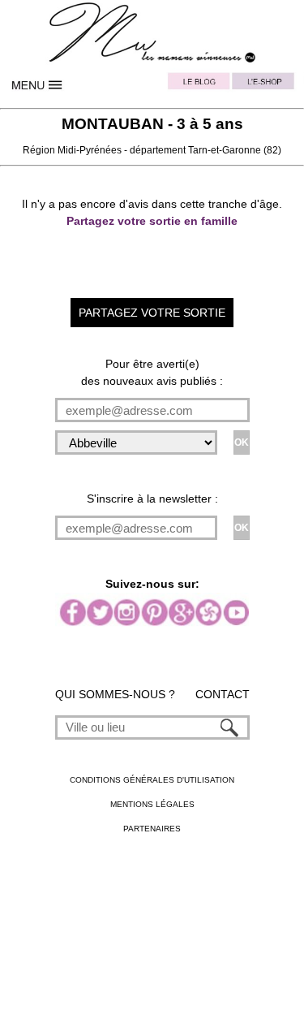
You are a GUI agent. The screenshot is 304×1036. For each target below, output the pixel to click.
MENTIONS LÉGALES (152, 804)
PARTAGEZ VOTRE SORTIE (152, 312)
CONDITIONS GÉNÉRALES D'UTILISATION (152, 779)
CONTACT (222, 694)
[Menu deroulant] (38, 85)
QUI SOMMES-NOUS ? (115, 694)
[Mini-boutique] (266, 85)
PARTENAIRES (152, 828)
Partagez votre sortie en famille (152, 220)
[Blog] (199, 85)
